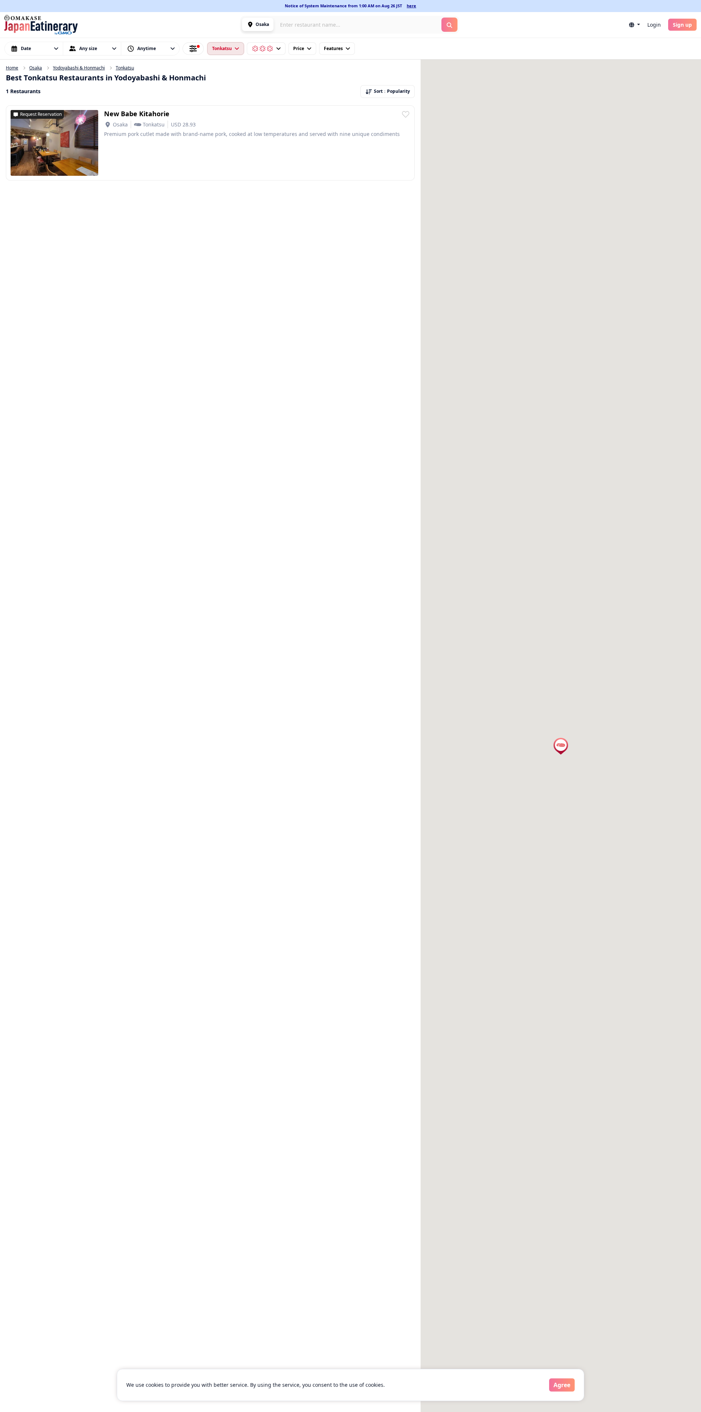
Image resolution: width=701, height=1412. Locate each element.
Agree (561, 1385)
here (411, 5)
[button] (257, 24)
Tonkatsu (125, 68)
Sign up (682, 24)
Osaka (35, 68)
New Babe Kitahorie (136, 113)
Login (654, 24)
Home (12, 68)
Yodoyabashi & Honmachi (79, 68)
